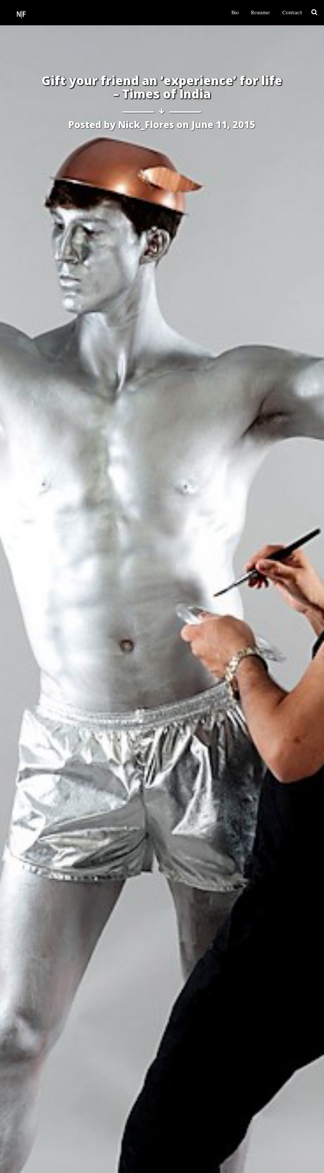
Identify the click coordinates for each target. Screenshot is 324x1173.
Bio (235, 12)
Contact (292, 12)
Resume (260, 12)
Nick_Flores (146, 124)
